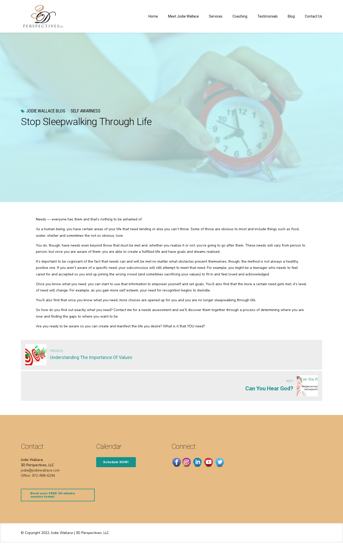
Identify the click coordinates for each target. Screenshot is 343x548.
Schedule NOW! (116, 462)
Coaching (240, 16)
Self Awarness (85, 110)
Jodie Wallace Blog (45, 110)
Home (153, 16)
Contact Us (313, 16)
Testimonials (267, 16)
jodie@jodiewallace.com (40, 470)
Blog (291, 16)
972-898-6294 (43, 475)
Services (215, 16)
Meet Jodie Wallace (183, 16)
